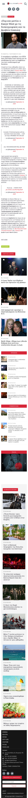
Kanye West (19, 70)
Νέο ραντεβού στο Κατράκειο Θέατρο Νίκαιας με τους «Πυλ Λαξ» (17, 396)
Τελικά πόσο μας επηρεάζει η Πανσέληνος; (17, 368)
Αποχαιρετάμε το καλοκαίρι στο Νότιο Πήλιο (16, 360)
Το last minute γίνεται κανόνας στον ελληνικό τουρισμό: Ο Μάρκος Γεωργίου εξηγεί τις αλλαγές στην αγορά (17, 429)
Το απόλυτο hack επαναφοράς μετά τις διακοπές (17, 377)
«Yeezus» (17, 230)
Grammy (22, 175)
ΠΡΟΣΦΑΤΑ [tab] (14, 353)
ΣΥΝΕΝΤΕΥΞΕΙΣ (14, 406)
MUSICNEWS (5, 246)
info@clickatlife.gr (11, 760)
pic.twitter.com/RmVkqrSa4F (14, 189)
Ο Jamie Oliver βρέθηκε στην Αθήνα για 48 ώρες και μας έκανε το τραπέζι (17, 440)
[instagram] (13, 9)
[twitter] (17, 9)
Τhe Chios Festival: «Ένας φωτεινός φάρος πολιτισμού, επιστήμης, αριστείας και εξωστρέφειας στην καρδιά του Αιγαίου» (17, 416)
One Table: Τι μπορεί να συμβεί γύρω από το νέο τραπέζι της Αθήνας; (17, 386)
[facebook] (9, 9)
